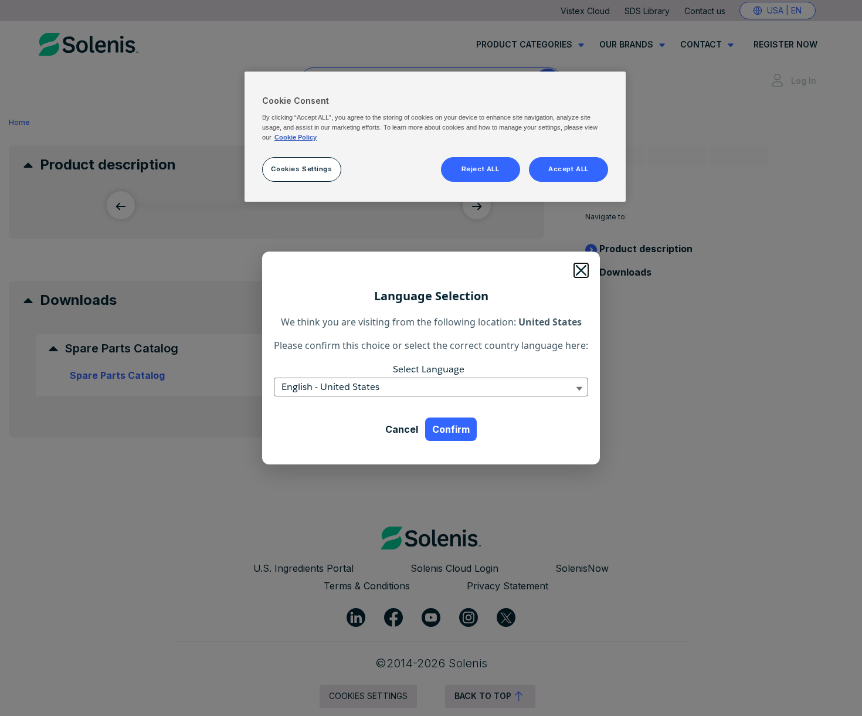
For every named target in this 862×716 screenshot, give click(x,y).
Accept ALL (568, 169)
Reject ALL (480, 169)
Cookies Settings (301, 169)
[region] (435, 137)
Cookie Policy (295, 137)
